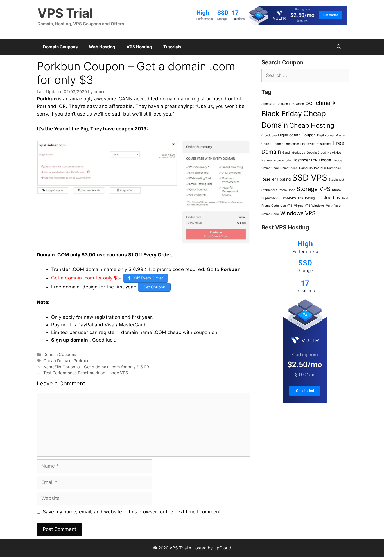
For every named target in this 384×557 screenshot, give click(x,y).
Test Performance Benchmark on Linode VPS (85, 372)
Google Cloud (316, 152)
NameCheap (289, 168)
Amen (300, 104)
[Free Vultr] (269, 23)
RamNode (334, 168)
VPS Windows (315, 206)
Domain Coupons (60, 46)
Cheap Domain (57, 360)
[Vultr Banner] (305, 401)
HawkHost (334, 152)
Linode (325, 160)
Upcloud (325, 197)
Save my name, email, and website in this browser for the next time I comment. (132, 512)
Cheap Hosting (311, 125)
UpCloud (222, 548)
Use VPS (286, 206)
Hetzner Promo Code (276, 160)
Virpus (298, 206)
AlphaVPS (268, 104)
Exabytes (308, 144)
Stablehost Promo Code (278, 190)
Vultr (329, 206)
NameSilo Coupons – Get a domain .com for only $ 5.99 (96, 366)
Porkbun (47, 99)
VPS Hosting (139, 46)
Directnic (276, 144)
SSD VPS (309, 177)
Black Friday (281, 113)
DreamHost (293, 144)
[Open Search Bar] (339, 47)
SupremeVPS (270, 198)
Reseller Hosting (276, 179)
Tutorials (172, 46)
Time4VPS (288, 198)
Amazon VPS (286, 104)
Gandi (286, 152)
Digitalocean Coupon (297, 135)
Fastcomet (324, 144)
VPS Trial (65, 13)
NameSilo (306, 168)
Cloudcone (269, 135)
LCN (314, 160)
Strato (336, 190)
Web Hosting (102, 46)
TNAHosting (306, 198)
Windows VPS (297, 213)
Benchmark (320, 102)
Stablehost (336, 179)
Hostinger (301, 160)
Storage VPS (314, 188)
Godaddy (298, 152)
